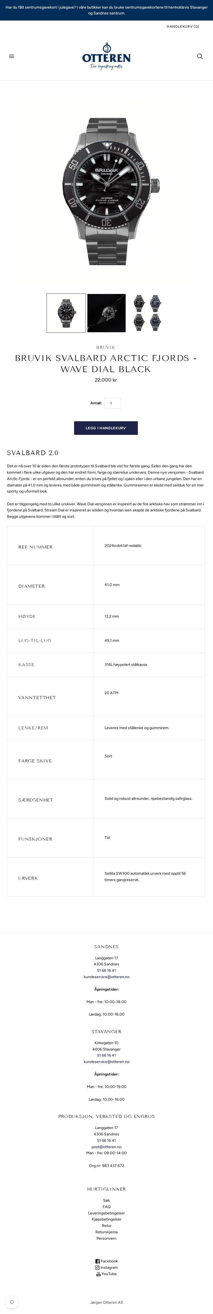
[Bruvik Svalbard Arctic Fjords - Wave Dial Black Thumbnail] (66, 313)
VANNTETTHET (37, 697)
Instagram (109, 1267)
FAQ (107, 1206)
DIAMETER (31, 586)
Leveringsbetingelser (106, 1213)
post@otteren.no (106, 1147)
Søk (106, 1200)
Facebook (109, 1261)
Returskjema (106, 1232)
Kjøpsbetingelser (106, 1219)
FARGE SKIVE (35, 760)
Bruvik (105, 347)
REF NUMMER (35, 547)
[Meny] (11, 56)
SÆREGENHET (35, 800)
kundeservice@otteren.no (107, 977)
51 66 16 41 (106, 970)
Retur (106, 1225)
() (183, 26)
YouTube (109, 1274)
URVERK (28, 878)
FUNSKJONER (35, 839)
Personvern (106, 1238)
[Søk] (200, 56)
